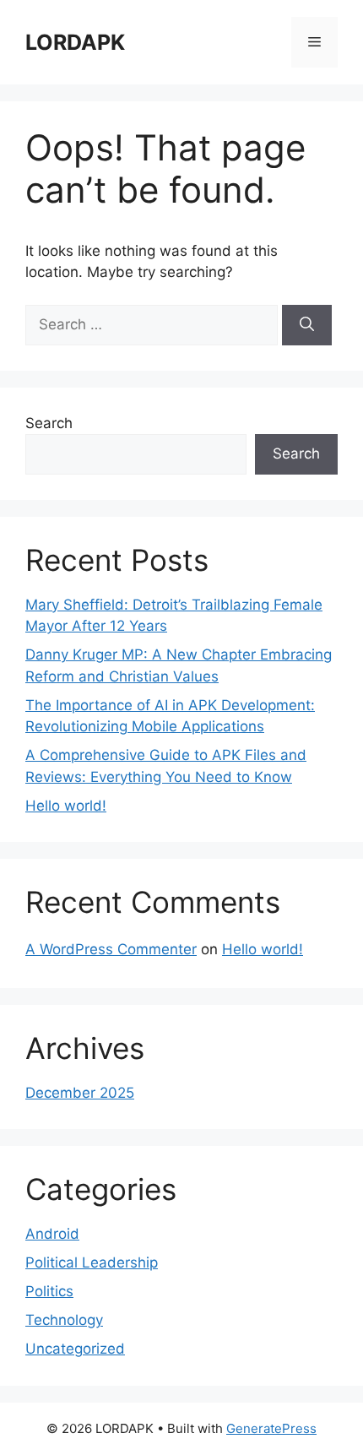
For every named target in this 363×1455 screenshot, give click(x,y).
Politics (49, 1291)
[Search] (307, 325)
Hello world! (65, 805)
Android (52, 1233)
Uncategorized (75, 1348)
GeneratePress (271, 1428)
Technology (64, 1319)
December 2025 (79, 1092)
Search (49, 423)
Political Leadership (91, 1262)
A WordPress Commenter (111, 949)
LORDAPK (75, 42)
